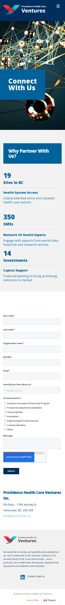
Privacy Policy (32, 600)
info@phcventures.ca (16, 516)
